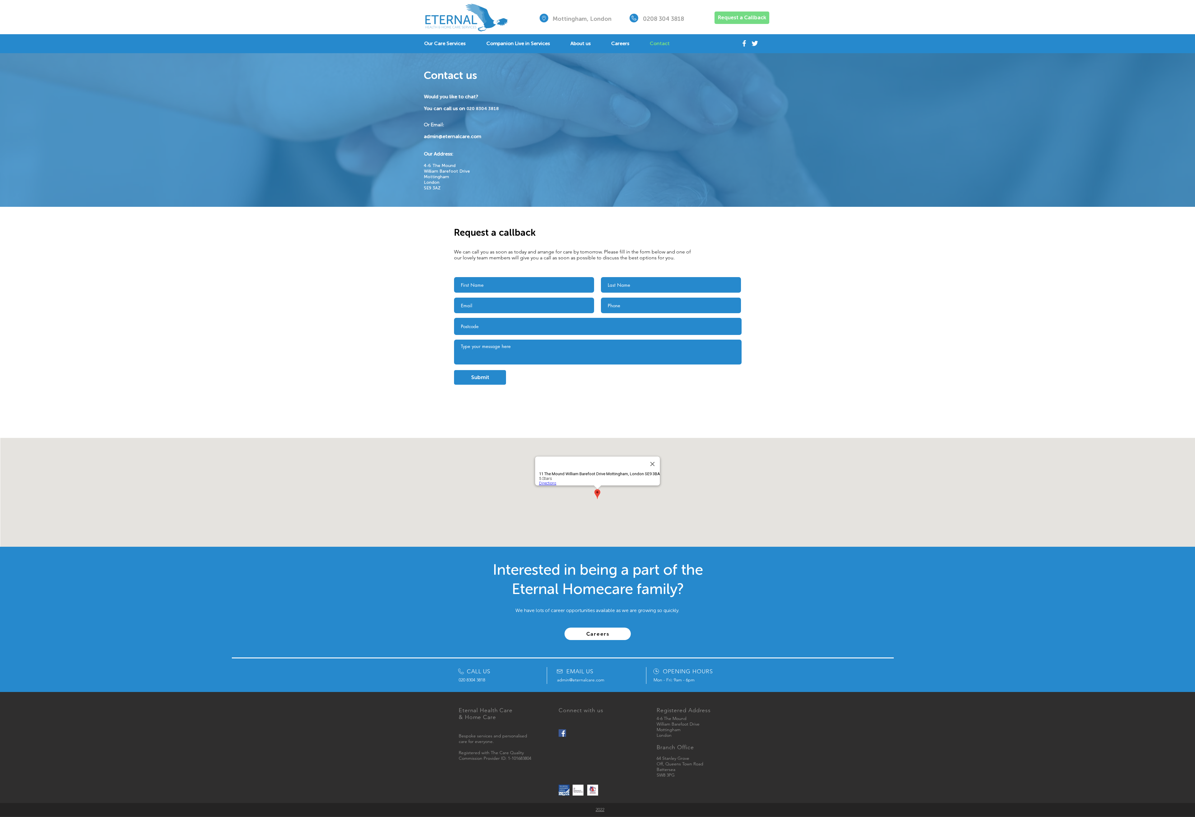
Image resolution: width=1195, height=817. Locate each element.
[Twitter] (755, 43)
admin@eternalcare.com (452, 136)
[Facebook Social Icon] (562, 733)
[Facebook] (744, 43)
